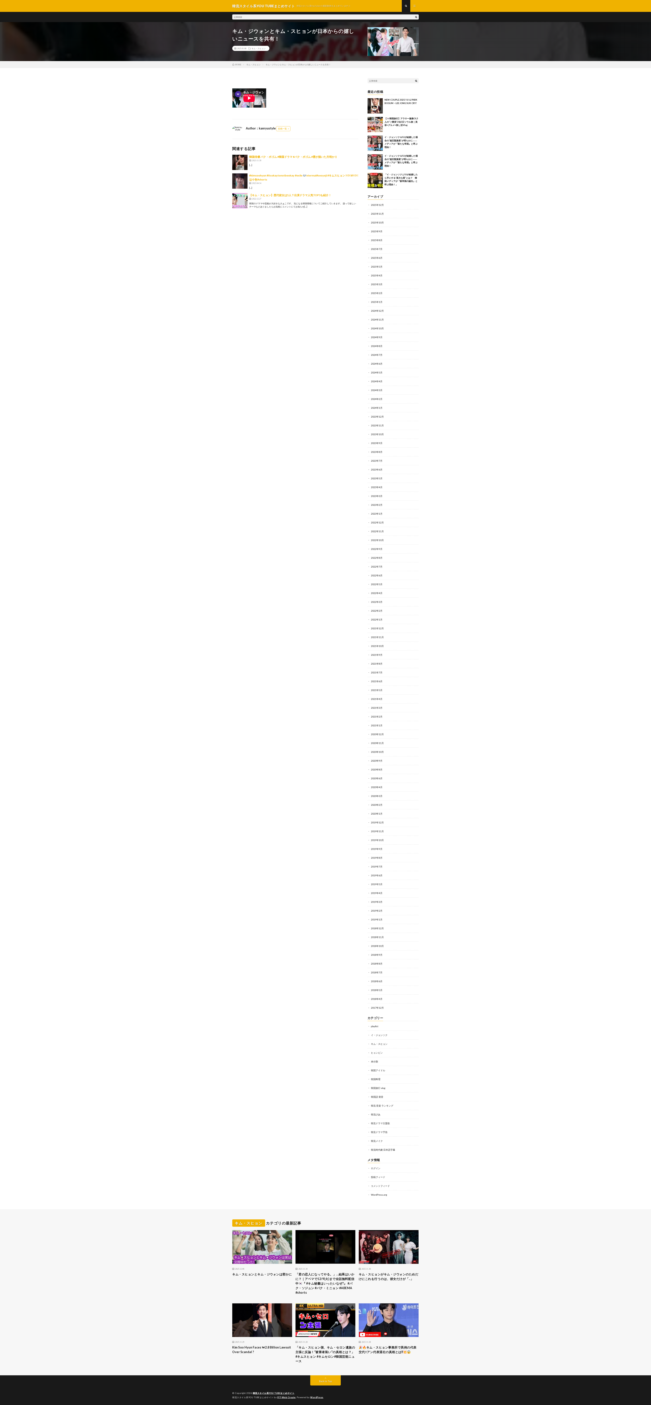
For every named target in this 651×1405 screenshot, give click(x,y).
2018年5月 (376, 990)
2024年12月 (377, 310)
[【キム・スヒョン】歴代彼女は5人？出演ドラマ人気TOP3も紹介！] (240, 200)
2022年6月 (376, 575)
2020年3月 (376, 796)
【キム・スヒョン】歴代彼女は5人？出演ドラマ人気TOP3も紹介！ (290, 195)
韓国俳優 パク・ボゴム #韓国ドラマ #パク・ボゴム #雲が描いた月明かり (293, 156)
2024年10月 (377, 328)
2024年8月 (376, 346)
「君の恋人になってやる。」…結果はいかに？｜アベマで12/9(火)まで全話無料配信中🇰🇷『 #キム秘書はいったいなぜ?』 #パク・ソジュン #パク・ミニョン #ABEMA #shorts (324, 1283)
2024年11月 (377, 319)
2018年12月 (377, 928)
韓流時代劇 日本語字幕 (383, 1149)
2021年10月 (377, 646)
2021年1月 (376, 725)
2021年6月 (376, 681)
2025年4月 (376, 275)
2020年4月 (376, 787)
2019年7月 (376, 866)
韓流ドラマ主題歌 (380, 1123)
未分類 (374, 1061)
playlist (374, 1026)
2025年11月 (377, 213)
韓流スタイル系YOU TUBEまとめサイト (273, 1393)
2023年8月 (376, 451)
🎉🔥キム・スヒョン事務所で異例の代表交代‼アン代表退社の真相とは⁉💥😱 (388, 1349)
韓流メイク (377, 1140)
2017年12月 (377, 1007)
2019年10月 (377, 840)
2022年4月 (376, 593)
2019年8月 (376, 857)
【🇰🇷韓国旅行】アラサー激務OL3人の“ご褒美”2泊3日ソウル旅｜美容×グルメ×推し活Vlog (401, 121)
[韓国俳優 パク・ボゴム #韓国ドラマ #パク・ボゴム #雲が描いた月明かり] (240, 162)
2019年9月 (376, 848)
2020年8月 (376, 769)
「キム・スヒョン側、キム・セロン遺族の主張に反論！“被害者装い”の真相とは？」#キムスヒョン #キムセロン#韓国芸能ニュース (325, 1354)
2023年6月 (376, 469)
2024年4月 (376, 381)
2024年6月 (376, 363)
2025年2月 (376, 293)
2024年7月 (376, 354)
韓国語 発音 (377, 1096)
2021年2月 (376, 716)
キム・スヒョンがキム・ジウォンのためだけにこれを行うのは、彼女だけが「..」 (388, 1276)
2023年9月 (376, 443)
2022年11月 (377, 531)
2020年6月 (376, 778)
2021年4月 (376, 698)
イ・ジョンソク (379, 1035)
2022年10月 (377, 540)
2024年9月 (376, 337)
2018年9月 (376, 954)
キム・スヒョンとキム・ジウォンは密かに (262, 1274)
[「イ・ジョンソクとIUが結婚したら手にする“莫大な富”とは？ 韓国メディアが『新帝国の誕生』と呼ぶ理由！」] (375, 180)
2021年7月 (376, 672)
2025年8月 (376, 240)
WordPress (316, 1397)
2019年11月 (377, 831)
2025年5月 (376, 266)
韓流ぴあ (375, 1114)
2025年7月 (376, 249)
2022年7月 (376, 566)
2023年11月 (377, 425)
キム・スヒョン (258, 48)
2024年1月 (376, 407)
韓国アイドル (378, 1070)
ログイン (375, 1168)
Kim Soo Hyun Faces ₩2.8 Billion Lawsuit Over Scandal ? (261, 1349)
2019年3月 (376, 901)
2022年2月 (376, 610)
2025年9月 (376, 231)
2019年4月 (376, 893)
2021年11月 (377, 637)
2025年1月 (376, 301)
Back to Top (325, 1381)
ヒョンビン (377, 1052)
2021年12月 (377, 628)
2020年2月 (376, 804)
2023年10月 (377, 434)
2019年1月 (376, 919)
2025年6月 (376, 257)
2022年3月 (376, 601)
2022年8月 (376, 557)
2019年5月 (376, 884)
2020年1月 (376, 813)
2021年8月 (376, 663)
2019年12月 (377, 822)
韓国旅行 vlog (378, 1088)
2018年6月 (376, 981)
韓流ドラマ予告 (379, 1132)
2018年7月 (376, 972)
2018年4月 (376, 998)
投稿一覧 (282, 128)
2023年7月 (376, 460)
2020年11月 (377, 743)
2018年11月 (377, 937)
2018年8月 (376, 963)
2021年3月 (376, 707)
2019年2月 (376, 910)
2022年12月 (377, 522)
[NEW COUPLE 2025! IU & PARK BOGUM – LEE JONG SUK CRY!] (375, 106)
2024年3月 (376, 390)
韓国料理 (375, 1079)
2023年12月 (377, 416)
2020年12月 (377, 734)
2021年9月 (376, 654)
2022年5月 (376, 584)
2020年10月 (377, 751)
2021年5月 (376, 690)
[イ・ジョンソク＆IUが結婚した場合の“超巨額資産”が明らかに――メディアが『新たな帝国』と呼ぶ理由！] (375, 143)
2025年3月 (376, 284)
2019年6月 (376, 875)
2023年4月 (376, 487)
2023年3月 (376, 496)
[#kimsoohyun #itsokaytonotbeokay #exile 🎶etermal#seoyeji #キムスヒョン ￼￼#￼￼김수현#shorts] (240, 181)
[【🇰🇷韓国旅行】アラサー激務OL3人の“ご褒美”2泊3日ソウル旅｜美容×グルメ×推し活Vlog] (375, 124)
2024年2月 (376, 399)
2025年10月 (377, 222)
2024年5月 (376, 372)
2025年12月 (377, 204)
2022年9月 (376, 549)
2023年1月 (376, 513)
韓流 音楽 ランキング (382, 1105)
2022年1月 (376, 619)
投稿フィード (378, 1177)
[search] (416, 17)
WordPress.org (379, 1194)
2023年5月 (376, 478)
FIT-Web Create (286, 1397)
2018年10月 (377, 946)
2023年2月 (376, 504)
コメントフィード (380, 1185)
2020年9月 (376, 760)
